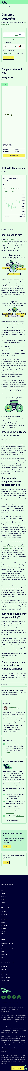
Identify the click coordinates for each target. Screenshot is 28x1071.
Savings (3, 911)
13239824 (14, 1059)
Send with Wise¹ (14, 155)
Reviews (3, 957)
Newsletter (4, 954)
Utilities (3, 934)
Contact (3, 902)
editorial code (20, 816)
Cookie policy (5, 966)
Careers (3, 896)
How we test (4, 975)
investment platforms (18, 546)
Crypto (3, 922)
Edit (2, 79)
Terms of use (5, 980)
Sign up (6, 862)
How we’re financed (7, 949)
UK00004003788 (5, 1011)
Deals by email (17, 1068)
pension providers (9, 548)
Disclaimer (4, 969)
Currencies (4, 684)
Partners (3, 899)
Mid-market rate (7, 53)
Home (3, 888)
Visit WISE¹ (7, 846)
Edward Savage (13, 707)
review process (10, 813)
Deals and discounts (7, 943)
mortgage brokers (6, 546)
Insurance (4, 925)
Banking (3, 928)
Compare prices (8, 58)
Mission (3, 891)
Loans (3, 931)
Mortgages (4, 914)
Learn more (9, 752)
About (3, 893)
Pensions (4, 917)
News (3, 951)
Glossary (3, 946)
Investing (4, 920)
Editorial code (5, 972)
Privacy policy (5, 977)
